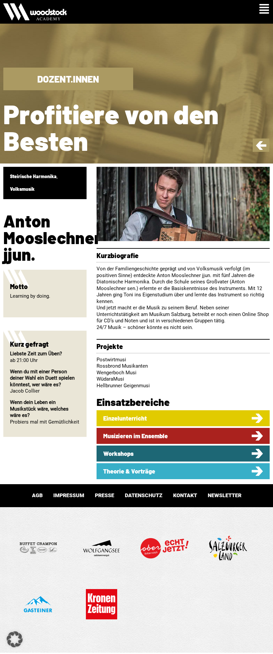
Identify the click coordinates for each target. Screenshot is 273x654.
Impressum (68, 495)
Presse (104, 495)
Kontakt (185, 495)
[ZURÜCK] (261, 148)
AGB (37, 495)
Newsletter (224, 495)
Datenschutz (143, 495)
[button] (14, 639)
